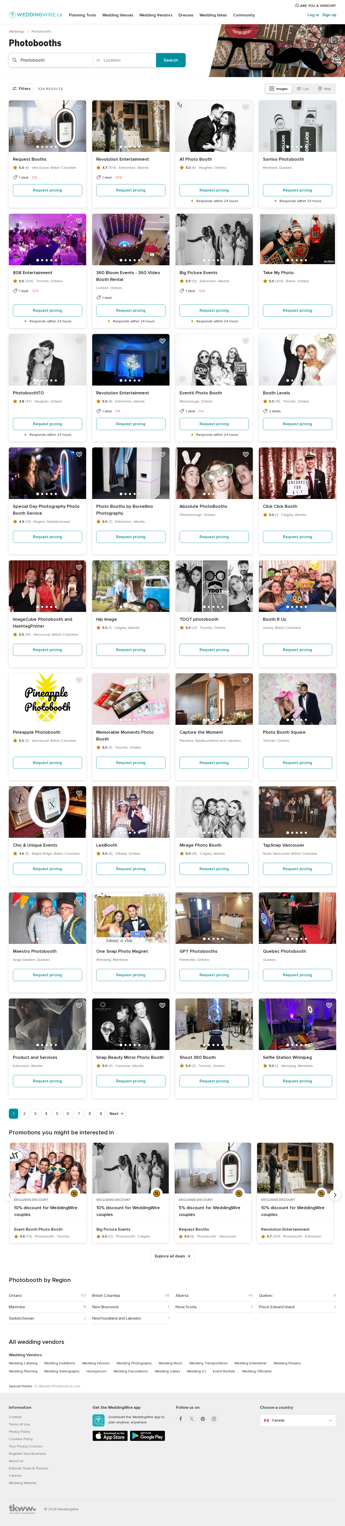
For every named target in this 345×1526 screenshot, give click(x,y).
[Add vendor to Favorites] (79, 107)
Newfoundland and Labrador (116, 1318)
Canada (278, 1420)
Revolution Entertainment (122, 159)
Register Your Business (27, 1453)
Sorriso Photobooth (283, 159)
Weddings (17, 31)
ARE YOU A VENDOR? (317, 6)
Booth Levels (276, 393)
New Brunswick (105, 1306)
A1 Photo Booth (196, 159)
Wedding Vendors (156, 15)
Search (171, 60)
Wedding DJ (196, 1371)
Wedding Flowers (287, 1363)
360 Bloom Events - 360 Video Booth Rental (128, 276)
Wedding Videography (62, 1371)
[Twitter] (191, 1418)
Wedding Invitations (59, 1363)
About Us (16, 1461)
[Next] (335, 1195)
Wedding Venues (117, 15)
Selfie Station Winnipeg (287, 1057)
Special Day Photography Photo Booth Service (46, 510)
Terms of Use (19, 1424)
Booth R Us (274, 619)
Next (114, 1113)
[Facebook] (180, 1418)
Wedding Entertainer (250, 1363)
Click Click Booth (280, 506)
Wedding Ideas (213, 15)
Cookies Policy (21, 1439)
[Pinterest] (202, 1418)
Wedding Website (23, 1483)
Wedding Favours (96, 1363)
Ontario (15, 1295)
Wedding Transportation (208, 1363)
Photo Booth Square (284, 732)
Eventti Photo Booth (201, 393)
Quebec (266, 1295)
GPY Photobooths (198, 951)
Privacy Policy (19, 1431)
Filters (25, 88)
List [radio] (306, 89)
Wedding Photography (134, 1363)
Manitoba (17, 1306)
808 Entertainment (32, 272)
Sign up (329, 14)
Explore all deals (170, 1256)
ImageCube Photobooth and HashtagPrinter (42, 622)
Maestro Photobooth (35, 951)
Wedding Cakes (167, 1371)
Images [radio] (282, 89)
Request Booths (29, 159)
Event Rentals (224, 1371)
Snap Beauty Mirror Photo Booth (130, 1057)
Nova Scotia (186, 1306)
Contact (15, 1417)
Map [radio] (327, 89)
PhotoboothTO (28, 393)
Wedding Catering (23, 1363)
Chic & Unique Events (35, 845)
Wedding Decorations (130, 1371)
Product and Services (35, 1057)
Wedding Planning (23, 1371)
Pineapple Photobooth (36, 732)
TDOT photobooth (199, 619)
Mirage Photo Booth (200, 845)
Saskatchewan (21, 1318)
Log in (313, 14)
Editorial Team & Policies (28, 1468)
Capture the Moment (201, 732)
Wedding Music (171, 1363)
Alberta (182, 1295)
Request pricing (47, 190)
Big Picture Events (198, 272)
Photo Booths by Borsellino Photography (124, 510)
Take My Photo (278, 272)
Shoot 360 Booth (198, 1057)
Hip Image (106, 619)
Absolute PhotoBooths (203, 506)
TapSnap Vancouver (283, 845)
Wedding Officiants (257, 1371)
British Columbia (106, 1295)
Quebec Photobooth (284, 951)
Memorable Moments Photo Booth (125, 735)
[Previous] (9, 1195)
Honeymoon (96, 1371)
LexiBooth (106, 845)
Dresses (186, 15)
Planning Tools (82, 15)
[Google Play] (147, 1440)
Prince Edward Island (276, 1306)
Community (244, 15)
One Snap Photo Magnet (122, 951)
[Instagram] (213, 1418)
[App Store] (110, 1440)
